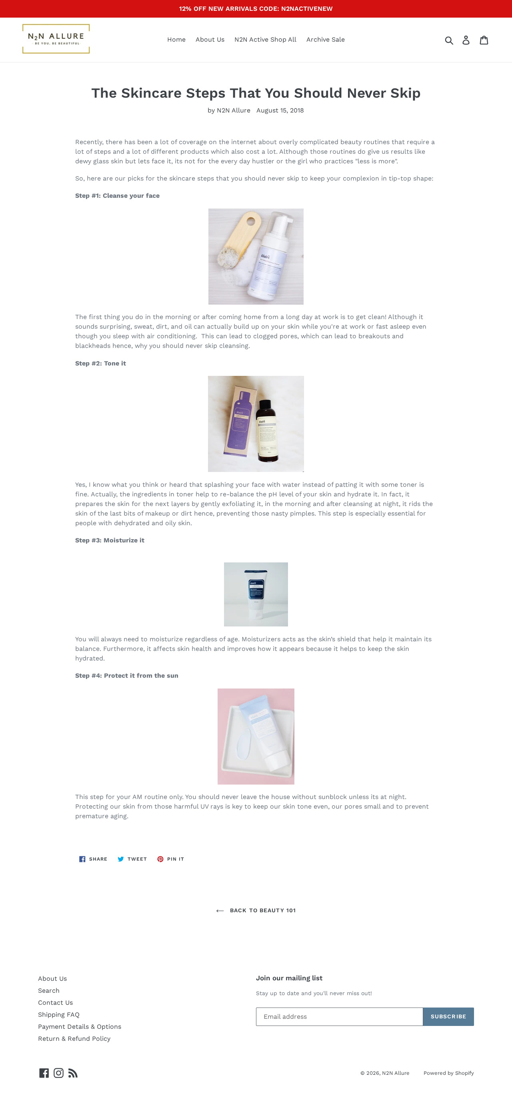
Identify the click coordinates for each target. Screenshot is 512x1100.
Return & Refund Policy (74, 1038)
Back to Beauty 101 (262, 910)
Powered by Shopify (449, 1073)
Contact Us (55, 1002)
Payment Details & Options (79, 1026)
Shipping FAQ (59, 1014)
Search (49, 990)
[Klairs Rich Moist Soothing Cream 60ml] (255, 594)
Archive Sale (325, 39)
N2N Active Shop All (265, 39)
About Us (210, 39)
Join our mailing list (289, 978)
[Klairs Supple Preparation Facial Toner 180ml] (255, 424)
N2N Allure (396, 1073)
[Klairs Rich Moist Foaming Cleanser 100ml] (255, 257)
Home (176, 39)
